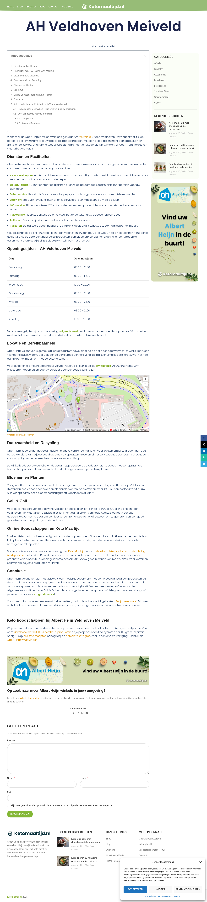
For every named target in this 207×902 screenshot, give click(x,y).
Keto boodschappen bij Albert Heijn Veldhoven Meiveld (41, 104)
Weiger (160, 889)
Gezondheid (160, 75)
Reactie (11, 740)
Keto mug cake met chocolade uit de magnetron (179, 125)
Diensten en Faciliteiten (25, 66)
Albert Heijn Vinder (29, 698)
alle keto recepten (35, 636)
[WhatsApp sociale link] (82, 713)
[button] (200, 862)
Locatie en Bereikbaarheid (26, 76)
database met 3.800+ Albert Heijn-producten (42, 632)
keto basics (159, 80)
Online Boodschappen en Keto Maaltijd (33, 95)
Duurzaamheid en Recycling (27, 80)
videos (157, 103)
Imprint (177, 896)
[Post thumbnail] (160, 129)
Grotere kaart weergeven (20, 434)
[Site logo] (103, 7)
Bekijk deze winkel (126, 601)
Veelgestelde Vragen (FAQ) (152, 850)
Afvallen (158, 63)
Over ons (110, 850)
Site (9, 792)
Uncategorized (161, 97)
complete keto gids (78, 636)
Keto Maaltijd (76, 551)
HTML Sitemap (113, 861)
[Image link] (29, 834)
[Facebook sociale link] (69, 713)
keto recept (160, 86)
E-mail (84, 778)
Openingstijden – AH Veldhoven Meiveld (34, 71)
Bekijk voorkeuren (187, 889)
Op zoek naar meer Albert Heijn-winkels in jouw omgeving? (47, 109)
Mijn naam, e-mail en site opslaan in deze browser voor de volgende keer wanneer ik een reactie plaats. (62, 805)
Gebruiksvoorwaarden (150, 839)
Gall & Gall (19, 90)
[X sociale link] (73, 713)
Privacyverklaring (165, 896)
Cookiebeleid (151, 896)
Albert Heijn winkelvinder (22, 640)
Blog (108, 844)
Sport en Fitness (162, 91)
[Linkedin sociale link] (78, 713)
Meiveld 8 (85, 137)
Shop (108, 839)
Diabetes (158, 69)
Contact (143, 856)
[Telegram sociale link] (87, 713)
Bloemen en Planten (23, 85)
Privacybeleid (145, 844)
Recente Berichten (31, 123)
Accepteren (135, 889)
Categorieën (27, 119)
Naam (11, 778)
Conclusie (18, 99)
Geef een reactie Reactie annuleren (35, 114)
